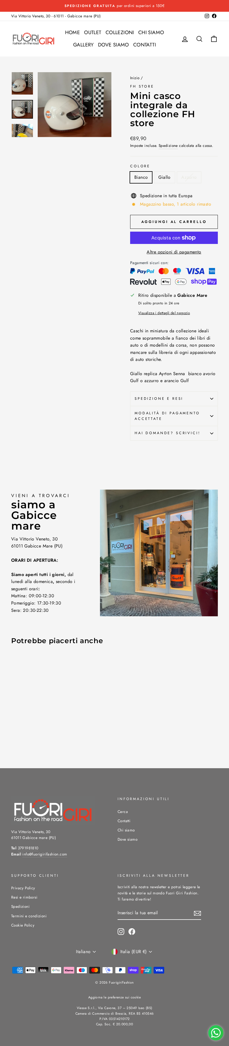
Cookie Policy (22, 925)
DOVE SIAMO (113, 44)
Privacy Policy (23, 888)
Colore (140, 166)
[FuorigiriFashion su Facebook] (131, 931)
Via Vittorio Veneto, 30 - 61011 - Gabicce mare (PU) (56, 16)
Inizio (134, 78)
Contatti (124, 821)
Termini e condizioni (29, 916)
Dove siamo (127, 839)
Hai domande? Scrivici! (167, 433)
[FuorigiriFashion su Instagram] (121, 931)
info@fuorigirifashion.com (44, 854)
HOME (72, 32)
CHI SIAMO (151, 32)
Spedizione (168, 145)
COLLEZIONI (120, 32)
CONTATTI (144, 44)
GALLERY (83, 44)
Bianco (141, 177)
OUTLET (92, 32)
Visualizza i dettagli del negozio (164, 313)
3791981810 (28, 848)
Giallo (164, 177)
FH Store (142, 86)
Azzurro (189, 177)
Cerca (123, 811)
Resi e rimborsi (24, 897)
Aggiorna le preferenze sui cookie (114, 997)
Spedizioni (20, 906)
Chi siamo (126, 830)
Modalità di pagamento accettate (167, 415)
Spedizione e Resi (159, 398)
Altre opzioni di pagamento (174, 252)
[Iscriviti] (197, 913)
